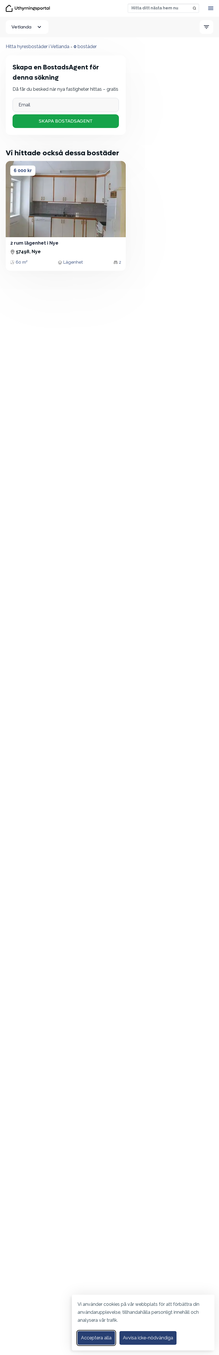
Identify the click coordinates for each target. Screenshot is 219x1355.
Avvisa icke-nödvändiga (148, 1337)
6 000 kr (23, 170)
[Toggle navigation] (211, 8)
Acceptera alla (96, 1337)
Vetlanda (21, 27)
